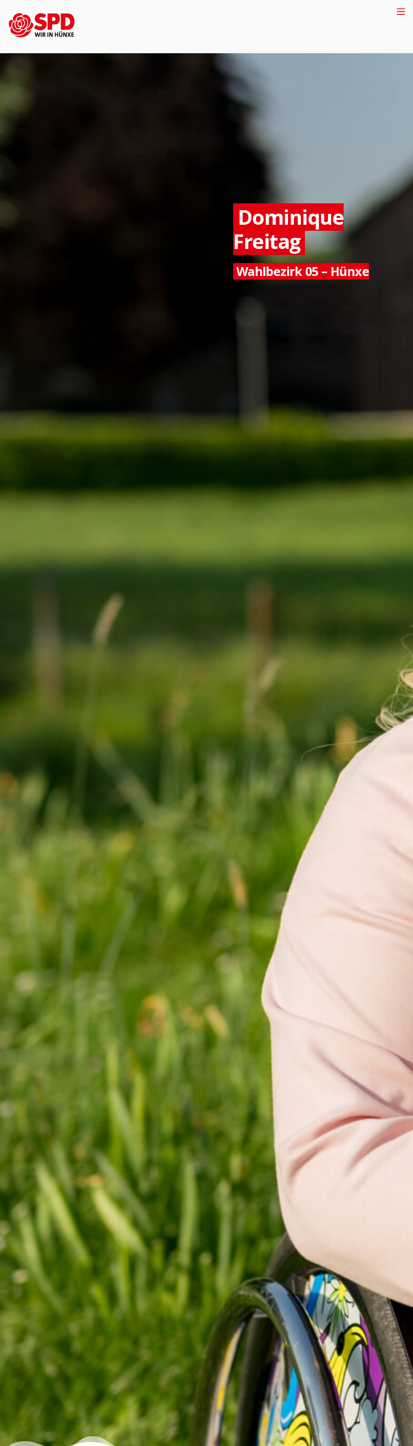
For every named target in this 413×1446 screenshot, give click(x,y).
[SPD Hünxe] (47, 42)
